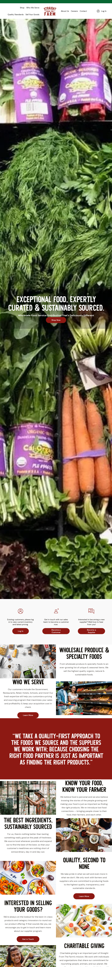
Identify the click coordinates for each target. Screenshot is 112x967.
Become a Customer (56, 631)
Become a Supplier (91, 631)
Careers (74, 11)
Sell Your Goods (32, 14)
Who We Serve (32, 7)
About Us (65, 11)
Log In (20, 631)
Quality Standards (16, 14)
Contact (83, 11)
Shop (22, 7)
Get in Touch (28, 939)
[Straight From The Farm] (50, 11)
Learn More (28, 715)
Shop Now (56, 320)
